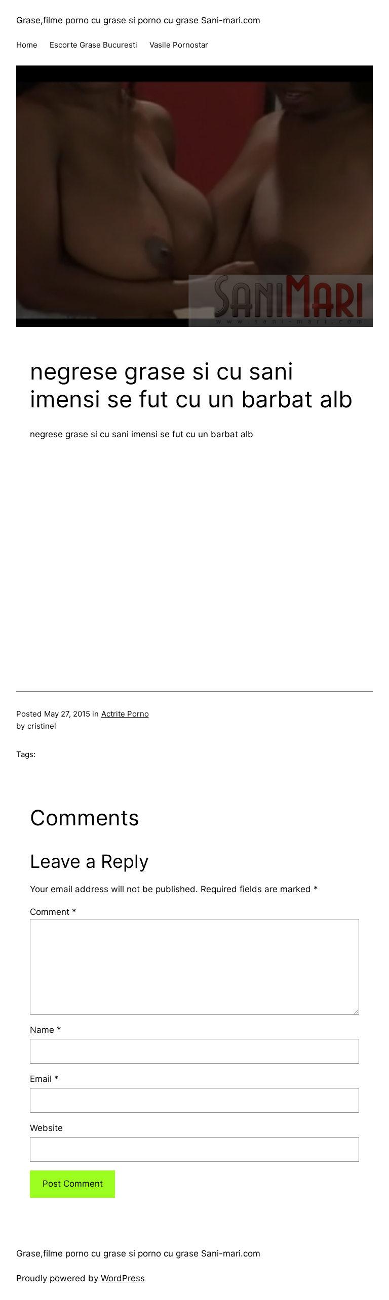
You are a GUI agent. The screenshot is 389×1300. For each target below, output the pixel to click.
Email (44, 1079)
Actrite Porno (125, 714)
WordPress (123, 1278)
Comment (53, 912)
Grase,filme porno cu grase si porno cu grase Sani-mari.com (138, 20)
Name (45, 1030)
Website (46, 1128)
